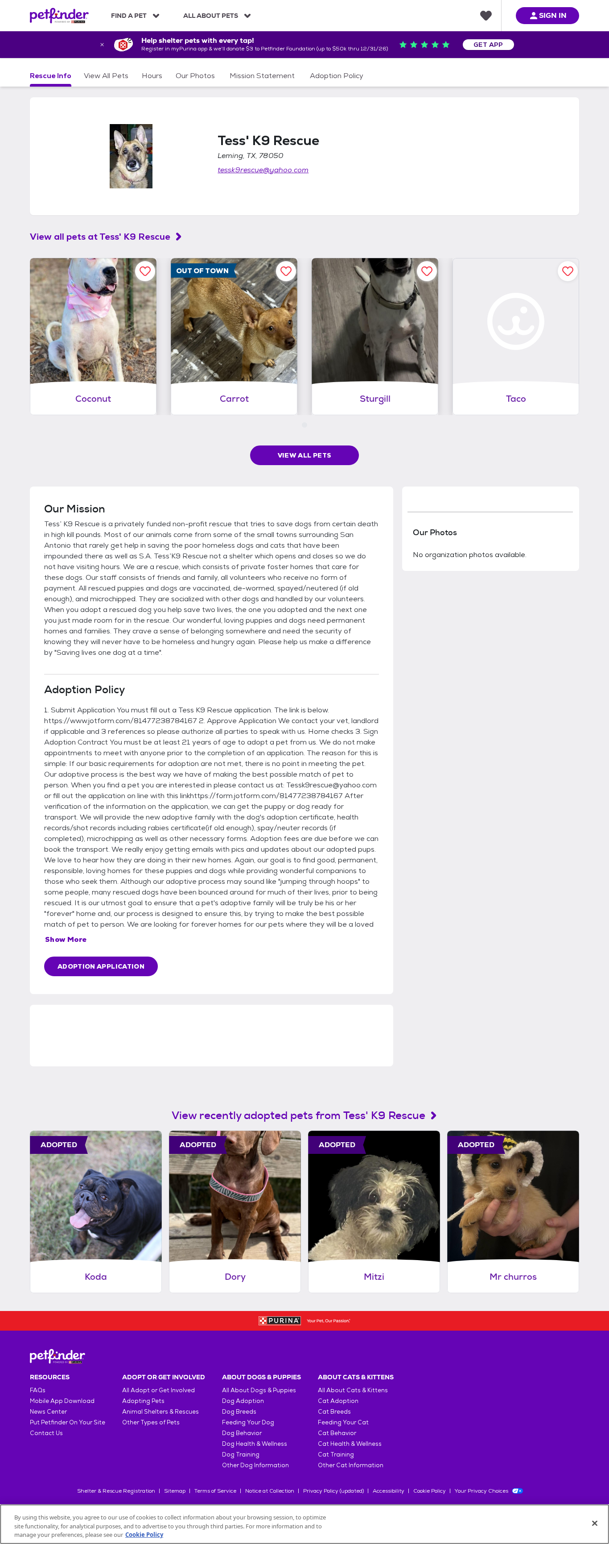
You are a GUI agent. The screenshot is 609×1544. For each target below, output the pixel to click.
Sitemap (174, 1490)
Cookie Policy (429, 1490)
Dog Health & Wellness (254, 1444)
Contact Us (46, 1433)
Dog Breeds (239, 1411)
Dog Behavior (242, 1433)
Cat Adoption (338, 1401)
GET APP (488, 45)
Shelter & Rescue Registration (116, 1490)
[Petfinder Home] (59, 15)
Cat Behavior (337, 1433)
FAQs (37, 1390)
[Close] (595, 1523)
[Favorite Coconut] (145, 271)
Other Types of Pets (151, 1422)
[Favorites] (486, 15)
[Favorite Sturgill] (427, 271)
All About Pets (210, 16)
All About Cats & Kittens (353, 1390)
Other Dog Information (255, 1465)
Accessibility (388, 1490)
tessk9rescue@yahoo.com (263, 170)
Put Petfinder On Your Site (67, 1422)
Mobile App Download (62, 1401)
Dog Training (240, 1454)
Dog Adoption (243, 1401)
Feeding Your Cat (343, 1422)
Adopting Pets (143, 1401)
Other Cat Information (350, 1465)
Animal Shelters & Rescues (160, 1411)
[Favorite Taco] (567, 271)
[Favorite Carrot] (286, 271)
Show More (66, 939)
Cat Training (336, 1454)
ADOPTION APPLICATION (101, 966)
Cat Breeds (334, 1411)
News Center (48, 1411)
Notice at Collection (269, 1490)
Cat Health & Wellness (350, 1444)
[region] (304, 1524)
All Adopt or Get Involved (158, 1390)
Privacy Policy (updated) (333, 1490)
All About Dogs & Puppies (259, 1390)
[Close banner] (102, 44)
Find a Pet (129, 16)
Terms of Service (215, 1490)
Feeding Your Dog (248, 1422)
